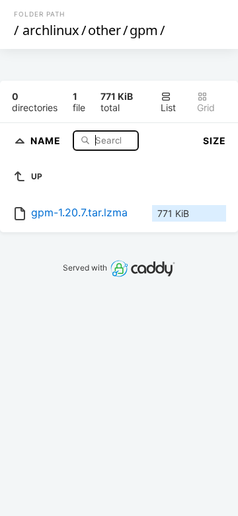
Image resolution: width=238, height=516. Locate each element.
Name (46, 140)
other (104, 30)
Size (214, 140)
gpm (144, 30)
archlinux (50, 30)
